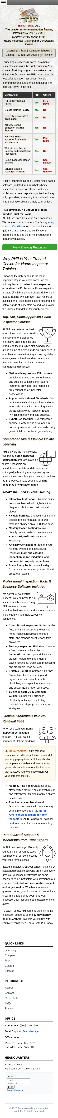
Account (9, 987)
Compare (10, 955)
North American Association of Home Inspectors (28, 814)
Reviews (10, 1008)
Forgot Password (15, 1090)
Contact (9, 993)
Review (46, 54)
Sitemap (9, 971)
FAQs (8, 1003)
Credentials (11, 998)
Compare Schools (39, 50)
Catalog (10, 54)
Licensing (12, 50)
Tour (23, 50)
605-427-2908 (29, 54)
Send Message (31, 1031)
